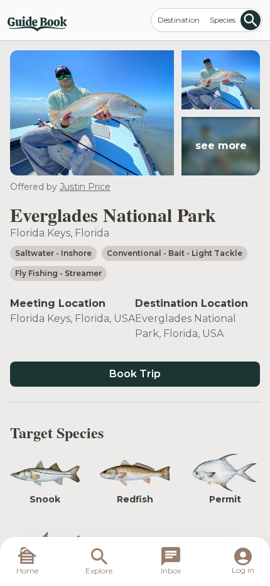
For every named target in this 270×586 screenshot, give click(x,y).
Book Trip (135, 374)
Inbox (171, 570)
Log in (243, 570)
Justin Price (85, 186)
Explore (98, 570)
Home (27, 570)
